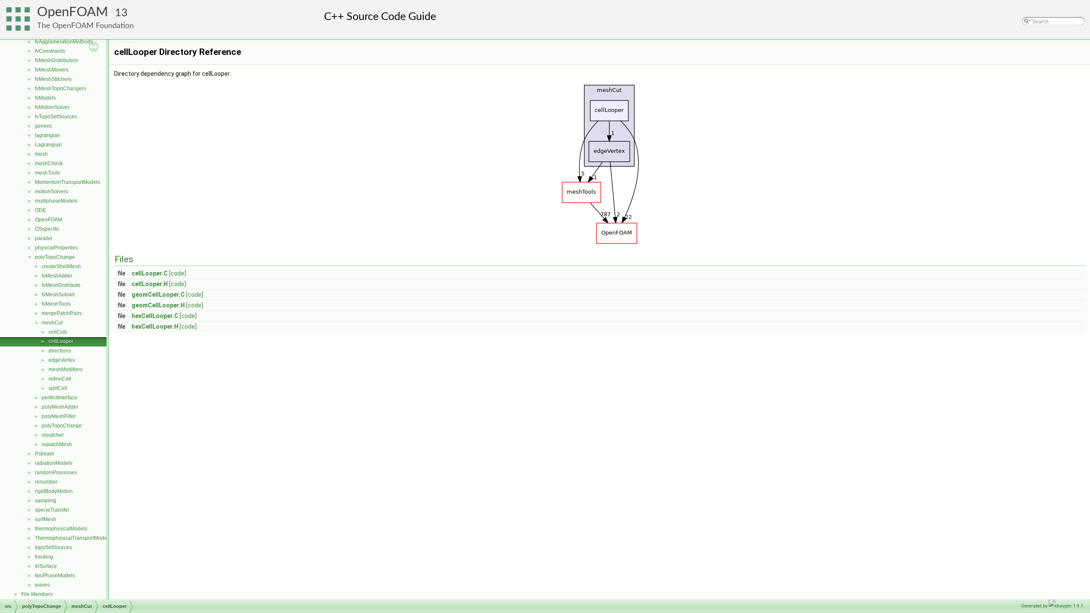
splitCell (58, 388)
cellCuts (58, 332)
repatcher (53, 435)
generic (43, 126)
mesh (41, 154)
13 (121, 13)
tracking (44, 557)
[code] (177, 273)
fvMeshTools (56, 304)
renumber (46, 482)
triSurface (46, 566)
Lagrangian (48, 145)
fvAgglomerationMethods (64, 42)
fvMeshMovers (52, 70)
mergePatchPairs (62, 313)
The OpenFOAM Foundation (85, 26)
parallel (43, 238)
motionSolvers (51, 192)
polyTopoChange (55, 257)
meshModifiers (66, 369)
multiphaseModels (56, 201)
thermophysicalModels (61, 529)
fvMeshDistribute (61, 285)
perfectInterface (59, 398)
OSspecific (47, 229)
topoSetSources (53, 547)
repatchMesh (57, 444)
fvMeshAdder (57, 276)
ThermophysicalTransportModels (73, 538)
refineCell (60, 379)
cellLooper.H (150, 284)
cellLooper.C (150, 273)
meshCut (52, 323)
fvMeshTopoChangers (60, 89)
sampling (45, 501)
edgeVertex (62, 360)
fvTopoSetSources (56, 117)
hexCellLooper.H (155, 326)
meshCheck (49, 163)
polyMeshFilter (59, 416)
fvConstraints (50, 51)
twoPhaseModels (55, 576)
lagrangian (47, 135)
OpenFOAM (72, 12)
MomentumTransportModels (67, 182)
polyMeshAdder (60, 407)
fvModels (45, 98)
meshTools (47, 173)
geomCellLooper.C (158, 294)
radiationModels (53, 463)
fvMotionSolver (52, 107)
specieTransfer (52, 510)
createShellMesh (61, 266)
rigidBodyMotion (54, 491)
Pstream (44, 454)
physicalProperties (56, 248)
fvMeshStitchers (53, 79)
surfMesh (45, 519)
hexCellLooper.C (155, 315)
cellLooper (61, 341)
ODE (40, 210)
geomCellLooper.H (158, 305)
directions (60, 351)
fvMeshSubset (58, 295)
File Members (37, 594)
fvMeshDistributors (56, 60)
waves (42, 585)
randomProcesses (56, 473)
